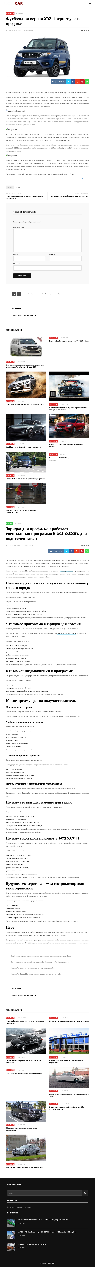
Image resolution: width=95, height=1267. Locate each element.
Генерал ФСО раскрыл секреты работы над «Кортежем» (25, 479)
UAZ (24, 187)
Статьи (9, 523)
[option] (48, 294)
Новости (10, 13)
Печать (86, 30)
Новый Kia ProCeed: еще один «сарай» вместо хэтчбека (66, 445)
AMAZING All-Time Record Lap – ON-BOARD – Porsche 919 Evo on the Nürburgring (47, 1232)
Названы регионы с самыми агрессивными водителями (69, 1021)
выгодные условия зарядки (66, 633)
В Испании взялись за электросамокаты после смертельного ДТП (22, 511)
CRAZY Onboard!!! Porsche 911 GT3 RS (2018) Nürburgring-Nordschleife (43, 1220)
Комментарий (18, 228)
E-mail (52, 255)
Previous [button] (14, 294)
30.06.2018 (21, 1235)
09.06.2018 (21, 1248)
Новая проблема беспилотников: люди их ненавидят (24, 1073)
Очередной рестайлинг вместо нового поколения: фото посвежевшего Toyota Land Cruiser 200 (25, 366)
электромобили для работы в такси (53, 560)
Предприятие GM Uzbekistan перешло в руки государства (66, 1061)
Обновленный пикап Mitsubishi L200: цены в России (25, 404)
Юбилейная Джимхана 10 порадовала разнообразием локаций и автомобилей (68, 408)
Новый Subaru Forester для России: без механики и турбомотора (25, 1022)
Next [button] (19, 294)
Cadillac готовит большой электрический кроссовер (24, 447)
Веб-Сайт (16, 264)
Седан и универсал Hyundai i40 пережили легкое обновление (23, 1061)
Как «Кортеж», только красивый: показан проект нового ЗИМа (69, 1095)
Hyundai (18, 187)
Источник (85, 179)
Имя (15, 255)
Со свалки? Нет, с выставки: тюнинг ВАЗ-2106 (32, 1244)
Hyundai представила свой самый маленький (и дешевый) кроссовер (66, 1108)
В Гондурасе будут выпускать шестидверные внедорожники (21, 1129)
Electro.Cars (36, 932)
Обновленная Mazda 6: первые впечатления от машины (66, 459)
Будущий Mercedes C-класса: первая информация (24, 1167)
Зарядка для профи (66, 571)
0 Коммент (29, 30)
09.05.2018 (21, 1223)
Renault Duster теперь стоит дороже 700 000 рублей (68, 341)
